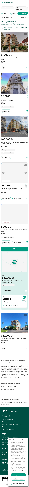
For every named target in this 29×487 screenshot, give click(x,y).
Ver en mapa (17, 198)
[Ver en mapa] (12, 305)
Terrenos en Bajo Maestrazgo (8, 392)
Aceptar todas (18, 475)
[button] (3, 42)
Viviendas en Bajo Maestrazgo (8, 386)
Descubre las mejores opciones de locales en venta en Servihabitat (14, 403)
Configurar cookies (18, 483)
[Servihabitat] (9, 2)
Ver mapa (15, 305)
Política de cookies (19, 470)
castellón (5, 8)
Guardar (24, 13)
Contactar (7, 68)
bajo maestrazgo (20, 8)
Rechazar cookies (18, 479)
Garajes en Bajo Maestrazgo (8, 389)
